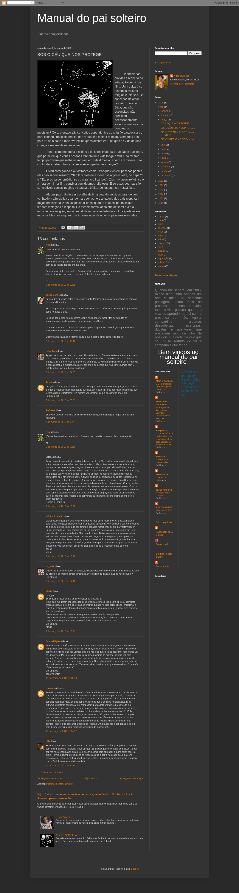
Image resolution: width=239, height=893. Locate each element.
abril (163, 144)
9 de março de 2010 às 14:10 (60, 581)
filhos (160, 235)
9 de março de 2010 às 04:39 (60, 372)
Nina (48, 245)
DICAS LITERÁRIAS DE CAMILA (177, 139)
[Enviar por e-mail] (69, 228)
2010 (161, 107)
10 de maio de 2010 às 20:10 (60, 765)
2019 (161, 202)
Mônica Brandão (54, 516)
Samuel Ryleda (54, 641)
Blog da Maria (163, 430)
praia (160, 254)
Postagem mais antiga (131, 778)
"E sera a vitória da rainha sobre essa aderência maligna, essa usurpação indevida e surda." (164, 439)
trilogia (161, 266)
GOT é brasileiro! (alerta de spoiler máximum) (164, 387)
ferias (160, 231)
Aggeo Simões (181, 76)
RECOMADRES (164, 507)
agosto (164, 162)
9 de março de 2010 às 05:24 (60, 422)
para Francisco (164, 490)
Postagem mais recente (50, 778)
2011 (161, 181)
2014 (161, 194)
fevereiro (165, 115)
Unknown (51, 688)
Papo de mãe (163, 566)
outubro (165, 171)
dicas (160, 224)
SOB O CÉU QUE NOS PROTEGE (178, 128)
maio (164, 149)
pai (159, 247)
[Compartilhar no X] (76, 228)
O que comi (162, 544)
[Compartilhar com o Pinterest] (83, 228)
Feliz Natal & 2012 (164, 510)
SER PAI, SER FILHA (66, 835)
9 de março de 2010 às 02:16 (60, 341)
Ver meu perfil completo (182, 84)
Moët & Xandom (164, 381)
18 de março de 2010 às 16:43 (61, 678)
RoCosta (50, 410)
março (164, 119)
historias (162, 243)
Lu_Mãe (50, 566)
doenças (162, 228)
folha (160, 239)
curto (160, 220)
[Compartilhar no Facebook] (80, 228)
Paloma (50, 382)
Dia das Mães (162, 462)
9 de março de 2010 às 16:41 (60, 631)
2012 (161, 185)
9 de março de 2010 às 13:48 (60, 556)
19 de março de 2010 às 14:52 (61, 731)
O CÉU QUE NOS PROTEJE (175, 123)
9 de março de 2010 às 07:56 (60, 447)
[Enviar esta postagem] (62, 227)
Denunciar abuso (166, 275)
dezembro (166, 175)
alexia (49, 591)
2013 (161, 189)
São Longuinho (164, 522)
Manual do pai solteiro (91, 18)
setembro (166, 166)
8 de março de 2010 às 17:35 (60, 285)
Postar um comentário (53, 772)
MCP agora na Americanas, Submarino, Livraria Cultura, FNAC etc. (163, 413)
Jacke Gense (53, 295)
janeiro (165, 111)
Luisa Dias (51, 351)
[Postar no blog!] (73, 228)
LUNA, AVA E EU (63, 817)
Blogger (134, 869)
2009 (161, 102)
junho (164, 153)
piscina (161, 251)
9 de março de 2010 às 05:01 (60, 400)
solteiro (161, 262)
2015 (161, 198)
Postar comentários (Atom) (59, 784)
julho (164, 158)
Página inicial (91, 778)
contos (161, 216)
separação (163, 258)
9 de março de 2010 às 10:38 (60, 506)
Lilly (48, 741)
